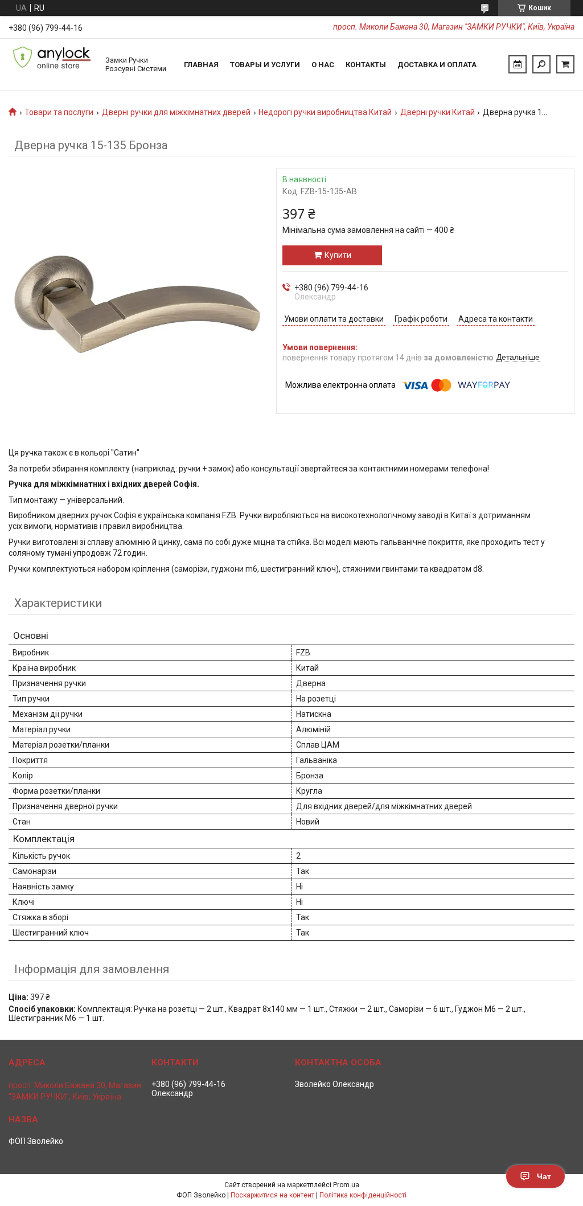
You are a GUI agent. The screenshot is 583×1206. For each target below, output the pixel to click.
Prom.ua (346, 1185)
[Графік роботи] (517, 64)
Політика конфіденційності (363, 1195)
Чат (544, 1176)
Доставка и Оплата (437, 64)
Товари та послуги (58, 112)
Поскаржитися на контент (272, 1195)
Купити (338, 255)
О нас (322, 64)
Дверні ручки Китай (437, 112)
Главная (201, 64)
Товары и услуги (265, 64)
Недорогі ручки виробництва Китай (325, 112)
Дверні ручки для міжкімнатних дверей (176, 112)
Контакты (366, 64)
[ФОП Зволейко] (51, 64)
